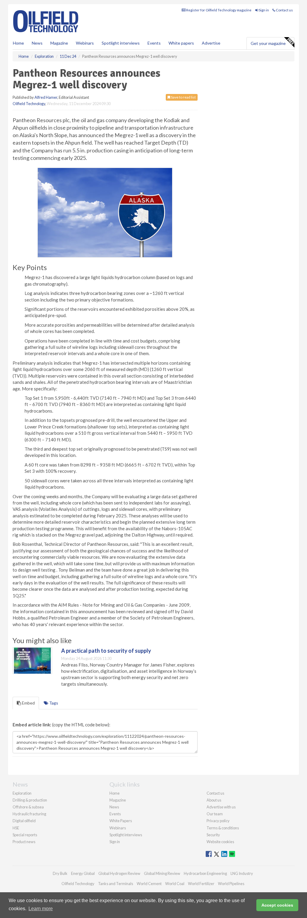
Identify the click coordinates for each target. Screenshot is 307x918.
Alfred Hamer (45, 97)
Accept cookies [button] (277, 905)
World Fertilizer (201, 883)
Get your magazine (268, 43)
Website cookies (220, 841)
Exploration (22, 793)
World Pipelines (231, 883)
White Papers (120, 820)
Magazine (59, 43)
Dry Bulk (60, 873)
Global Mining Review (162, 873)
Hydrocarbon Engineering (205, 873)
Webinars (85, 43)
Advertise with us (221, 807)
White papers (181, 43)
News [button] (37, 43)
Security (213, 834)
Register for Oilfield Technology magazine (219, 10)
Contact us (284, 10)
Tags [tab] (53, 702)
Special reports (25, 834)
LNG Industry (242, 873)
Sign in (263, 10)
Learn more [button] (40, 908)
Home (18, 43)
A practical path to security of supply (106, 650)
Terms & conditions (223, 827)
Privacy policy (218, 820)
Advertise (211, 43)
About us (214, 800)
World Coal (174, 883)
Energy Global (83, 873)
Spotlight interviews (121, 43)
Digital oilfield (24, 820)
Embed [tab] (28, 702)
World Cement (149, 883)
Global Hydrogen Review (119, 873)
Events (154, 43)
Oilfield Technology (29, 103)
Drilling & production (30, 800)
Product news (24, 841)
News (114, 807)
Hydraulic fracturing (29, 813)
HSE (16, 827)
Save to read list (183, 97)
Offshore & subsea (28, 807)
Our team (215, 813)
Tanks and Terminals (115, 883)
